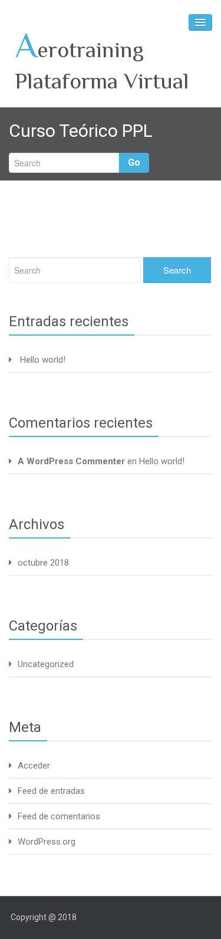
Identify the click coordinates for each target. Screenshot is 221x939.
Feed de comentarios (59, 816)
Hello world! (42, 359)
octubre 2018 (43, 562)
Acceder (34, 765)
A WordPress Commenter (71, 461)
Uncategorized (46, 664)
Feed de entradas (51, 791)
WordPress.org (46, 841)
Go (134, 162)
